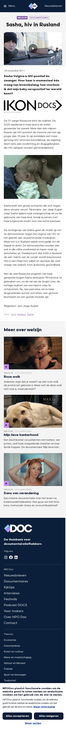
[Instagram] (6, 557)
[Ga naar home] (33, 6)
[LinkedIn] (16, 557)
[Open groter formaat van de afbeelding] (33, 105)
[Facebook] (11, 557)
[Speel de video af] (33, 48)
